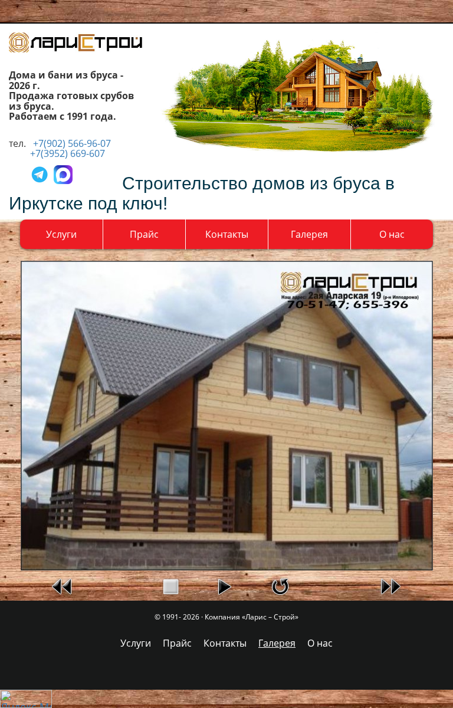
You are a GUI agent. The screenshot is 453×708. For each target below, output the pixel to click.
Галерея (309, 234)
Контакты (226, 234)
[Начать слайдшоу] (224, 585)
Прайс (144, 234)
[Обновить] (280, 585)
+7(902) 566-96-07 (72, 143)
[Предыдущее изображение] (62, 585)
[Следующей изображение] (390, 585)
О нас (392, 234)
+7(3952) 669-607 (67, 153)
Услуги (61, 234)
